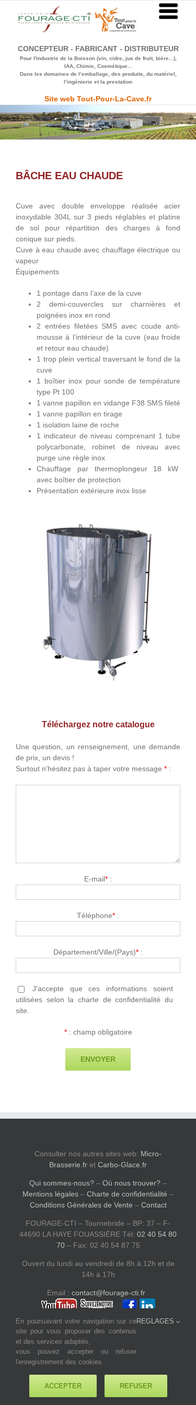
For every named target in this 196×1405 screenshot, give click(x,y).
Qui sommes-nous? (61, 1183)
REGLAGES (156, 1321)
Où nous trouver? (131, 1183)
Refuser (136, 1386)
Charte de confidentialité (127, 1194)
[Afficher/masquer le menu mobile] (169, 11)
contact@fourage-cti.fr (108, 1292)
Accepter (63, 1386)
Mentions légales (50, 1194)
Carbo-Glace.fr (122, 1164)
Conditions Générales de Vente (81, 1205)
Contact (154, 1205)
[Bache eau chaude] (98, 523)
